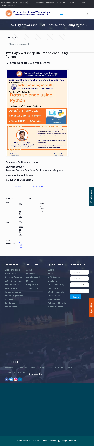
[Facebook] (7, 379)
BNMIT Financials (56, 292)
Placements (22, 368)
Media (58, 3)
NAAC (8, 3)
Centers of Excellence (44, 3)
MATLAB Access (55, 307)
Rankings (23, 3)
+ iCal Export (38, 186)
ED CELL (74, 3)
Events (51, 270)
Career (4, 5)
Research (9, 368)
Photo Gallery (54, 296)
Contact (11, 5)
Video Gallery (54, 299)
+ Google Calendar (16, 186)
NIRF (15, 3)
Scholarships (11, 303)
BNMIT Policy (11, 288)
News (50, 273)
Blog (42, 368)
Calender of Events (57, 303)
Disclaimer (9, 299)
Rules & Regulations (14, 296)
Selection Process (13, 277)
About (29, 270)
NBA (3, 3)
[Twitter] (11, 379)
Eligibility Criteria (12, 270)
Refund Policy (11, 307)
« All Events (11, 37)
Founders (30, 273)
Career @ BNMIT (55, 368)
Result (69, 368)
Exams (82, 3)
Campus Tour (32, 284)
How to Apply (11, 273)
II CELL (66, 3)
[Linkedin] (20, 379)
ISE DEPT (21, 246)
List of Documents (13, 281)
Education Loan (12, 284)
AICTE (31, 3)
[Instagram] (16, 379)
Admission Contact (13, 292)
